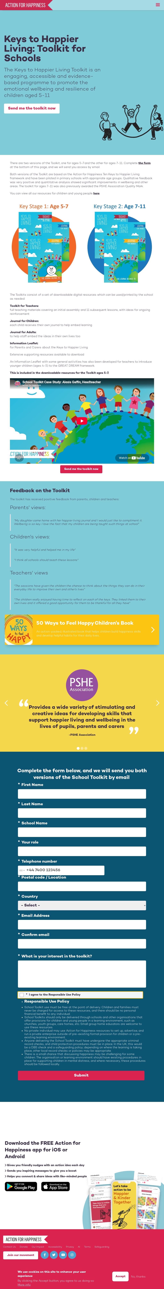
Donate (24, 1247)
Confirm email (35, 935)
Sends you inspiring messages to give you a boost (41, 1170)
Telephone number (39, 862)
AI (79, 1247)
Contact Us (9, 1247)
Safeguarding (101, 1247)
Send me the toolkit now (32, 108)
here (96, 193)
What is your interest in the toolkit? (56, 956)
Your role (29, 842)
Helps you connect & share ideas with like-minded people (46, 1176)
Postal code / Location (43, 878)
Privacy (70, 1247)
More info (24, 1284)
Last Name (32, 804)
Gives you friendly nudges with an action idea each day (45, 1165)
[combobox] (21, 870)
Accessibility (55, 1247)
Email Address (35, 916)
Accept (120, 1276)
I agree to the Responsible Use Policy (54, 994)
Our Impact (38, 1247)
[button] (158, 5)
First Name (32, 785)
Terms (87, 1247)
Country (29, 897)
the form (144, 163)
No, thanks (138, 1276)
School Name (34, 823)
